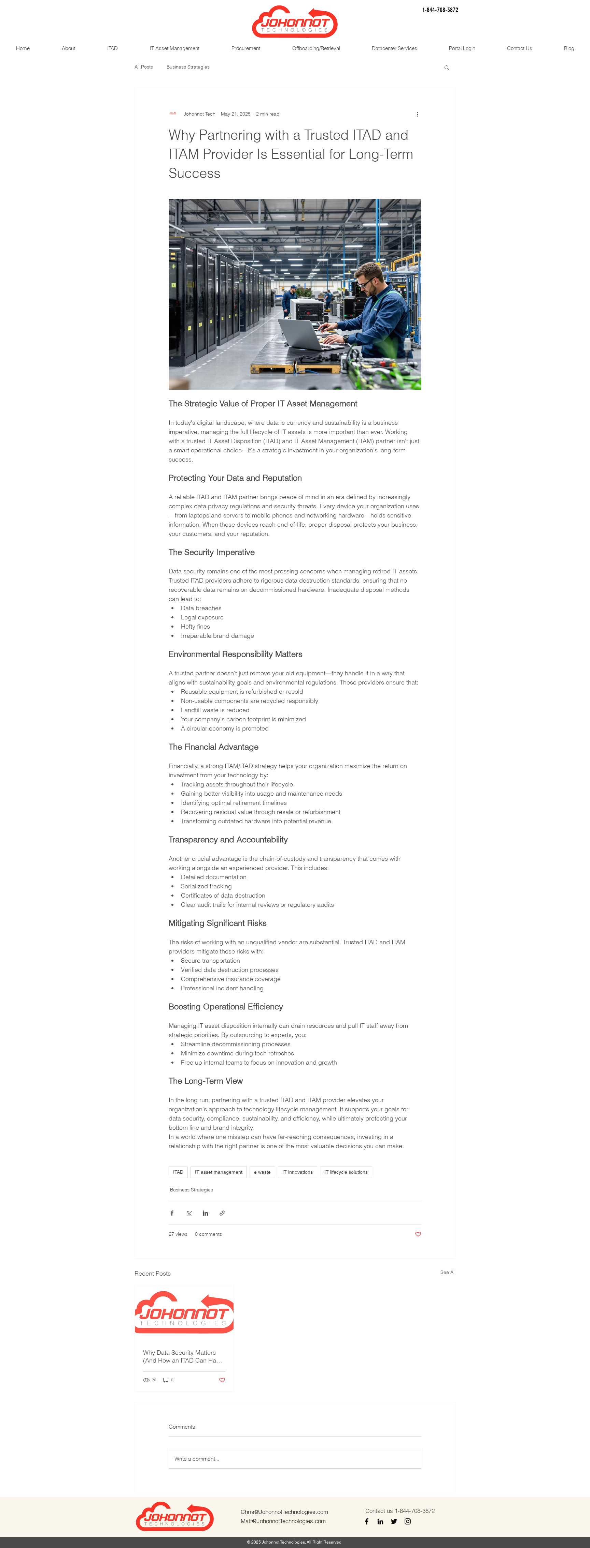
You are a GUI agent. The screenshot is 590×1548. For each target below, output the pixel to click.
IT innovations (297, 1172)
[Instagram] (408, 1521)
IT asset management (218, 1172)
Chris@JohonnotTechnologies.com (284, 1511)
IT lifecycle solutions (346, 1172)
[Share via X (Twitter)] (188, 1213)
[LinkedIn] (380, 1521)
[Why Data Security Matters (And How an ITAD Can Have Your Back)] (184, 1312)
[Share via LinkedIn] (205, 1213)
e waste (262, 1172)
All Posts (144, 67)
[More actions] (417, 114)
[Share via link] (222, 1213)
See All (447, 1272)
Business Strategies (188, 67)
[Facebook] (367, 1521)
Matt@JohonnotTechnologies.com (283, 1520)
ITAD (178, 1172)
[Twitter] (394, 1521)
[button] (447, 67)
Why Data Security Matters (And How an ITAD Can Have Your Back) (183, 1356)
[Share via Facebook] (172, 1213)
